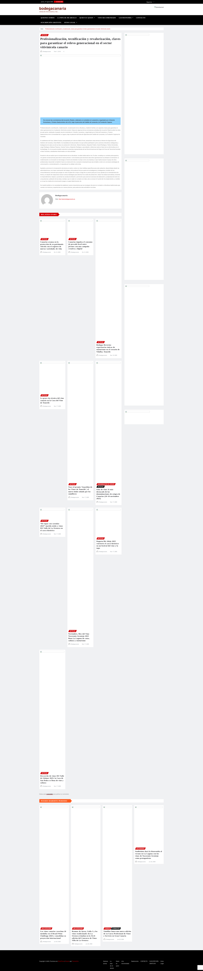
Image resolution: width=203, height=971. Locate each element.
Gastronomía (125, 18)
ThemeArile (75, 961)
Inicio (42, 29)
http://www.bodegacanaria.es (67, 199)
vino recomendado (107, 18)
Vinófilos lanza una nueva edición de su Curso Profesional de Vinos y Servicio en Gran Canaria (117, 933)
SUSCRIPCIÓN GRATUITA (51, 22)
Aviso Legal (70, 22)
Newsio (67, 961)
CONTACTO (140, 18)
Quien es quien (86, 18)
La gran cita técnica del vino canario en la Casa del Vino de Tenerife (52, 400)
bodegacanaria (52, 8)
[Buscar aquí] (163, 17)
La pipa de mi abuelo (67, 18)
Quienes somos (48, 18)
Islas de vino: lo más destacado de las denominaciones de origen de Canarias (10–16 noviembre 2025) (108, 494)
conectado (49, 794)
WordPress (61, 961)
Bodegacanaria (47, 51)
